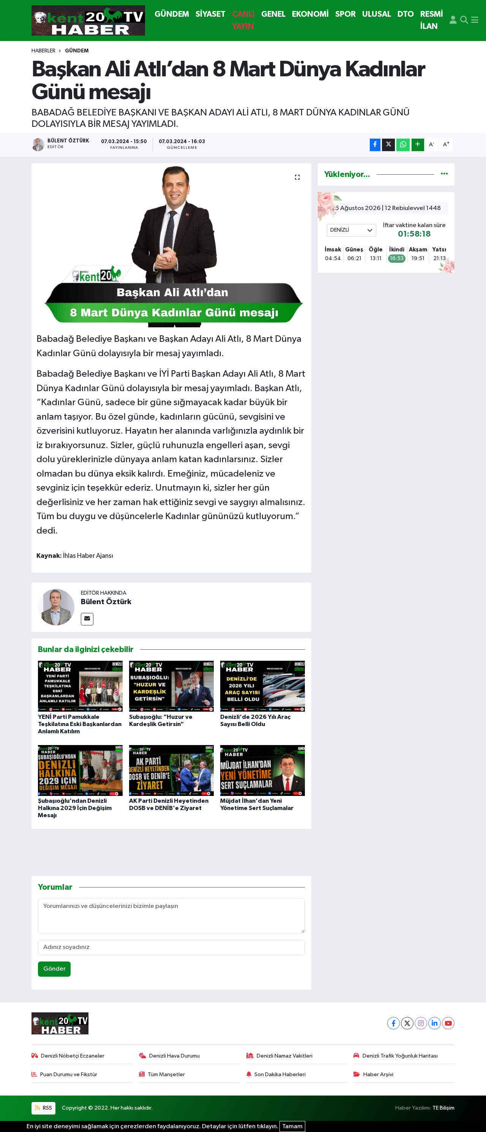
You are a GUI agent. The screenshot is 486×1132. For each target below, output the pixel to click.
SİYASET (211, 14)
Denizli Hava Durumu (174, 1056)
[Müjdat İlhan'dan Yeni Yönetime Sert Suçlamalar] (262, 770)
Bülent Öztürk (106, 602)
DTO (406, 14)
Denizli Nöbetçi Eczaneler (72, 1056)
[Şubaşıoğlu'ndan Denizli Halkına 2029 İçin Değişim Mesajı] (80, 770)
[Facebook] (393, 1023)
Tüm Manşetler (166, 1074)
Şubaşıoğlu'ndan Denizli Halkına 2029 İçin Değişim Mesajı (75, 808)
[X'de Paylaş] (388, 145)
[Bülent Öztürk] (56, 607)
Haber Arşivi (378, 1074)
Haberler (43, 51)
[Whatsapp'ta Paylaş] (403, 145)
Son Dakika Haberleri (280, 1074)
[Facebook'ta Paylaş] (375, 145)
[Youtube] (448, 1023)
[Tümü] (444, 174)
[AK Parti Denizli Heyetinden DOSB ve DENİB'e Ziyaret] (171, 770)
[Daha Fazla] (418, 145)
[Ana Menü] (474, 20)
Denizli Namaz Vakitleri (284, 1056)
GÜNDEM (172, 14)
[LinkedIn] (434, 1023)
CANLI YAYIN (243, 20)
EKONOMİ (310, 14)
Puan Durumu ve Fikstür (68, 1074)
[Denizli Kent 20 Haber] (88, 20)
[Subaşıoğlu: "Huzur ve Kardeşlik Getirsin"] (171, 686)
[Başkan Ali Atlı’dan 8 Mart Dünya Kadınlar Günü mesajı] (171, 245)
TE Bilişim (443, 1108)
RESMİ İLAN (431, 20)
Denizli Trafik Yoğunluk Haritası (400, 1056)
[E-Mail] (87, 619)
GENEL (273, 14)
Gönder (54, 969)
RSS (47, 1108)
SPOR (345, 14)
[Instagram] (421, 1023)
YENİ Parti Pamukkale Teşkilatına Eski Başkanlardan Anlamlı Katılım (80, 724)
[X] (407, 1023)
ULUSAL (376, 14)
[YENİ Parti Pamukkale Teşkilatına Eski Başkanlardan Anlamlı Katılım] (80, 686)
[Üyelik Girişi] (453, 20)
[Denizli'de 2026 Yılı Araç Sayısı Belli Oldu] (262, 686)
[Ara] (464, 20)
